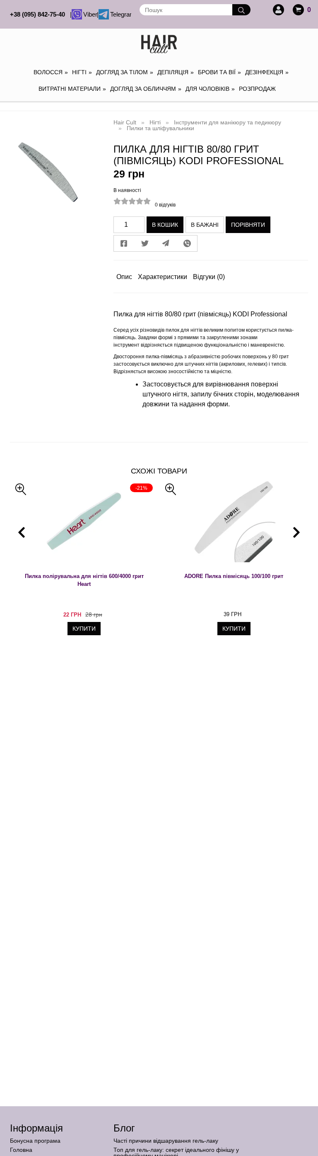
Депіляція (175, 72)
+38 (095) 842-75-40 (39, 14)
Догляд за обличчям (145, 88)
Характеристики (162, 276)
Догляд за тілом (124, 72)
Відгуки (209, 276)
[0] (298, 9)
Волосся (51, 72)
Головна (21, 1149)
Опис (124, 276)
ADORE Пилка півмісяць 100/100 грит (233, 576)
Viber (89, 14)
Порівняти (248, 224)
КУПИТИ (84, 628)
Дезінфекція (267, 72)
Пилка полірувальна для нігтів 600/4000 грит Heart (84, 580)
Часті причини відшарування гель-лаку (165, 1140)
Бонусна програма (35, 1140)
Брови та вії (219, 72)
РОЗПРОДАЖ (257, 88)
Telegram (120, 14)
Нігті (82, 72)
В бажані (205, 224)
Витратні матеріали (72, 88)
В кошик (165, 224)
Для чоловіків (210, 88)
